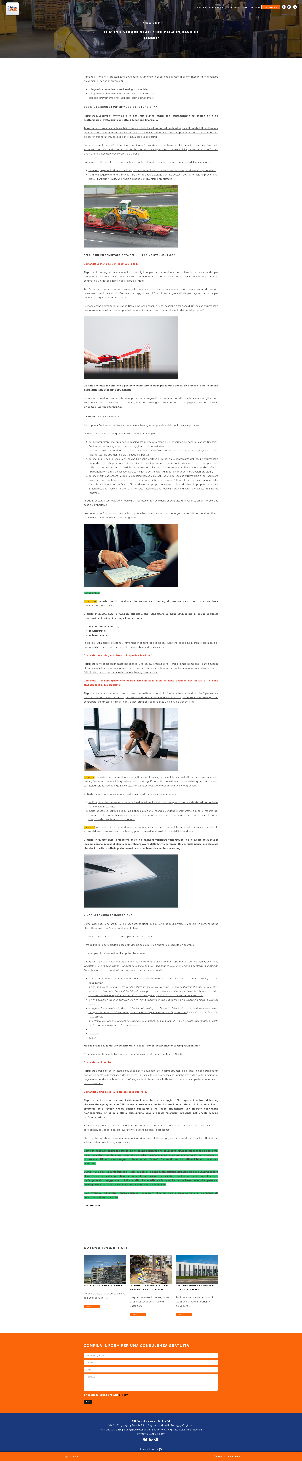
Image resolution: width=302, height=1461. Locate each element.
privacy (123, 1394)
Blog (244, 7)
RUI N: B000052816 (110, 1429)
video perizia (233, 7)
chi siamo (201, 7)
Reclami (197, 1429)
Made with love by (149, 1449)
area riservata (270, 7)
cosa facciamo (216, 7)
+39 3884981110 (184, 1425)
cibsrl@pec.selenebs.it (137, 1429)
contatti (255, 7)
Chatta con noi (227, 1456)
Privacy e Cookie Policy (151, 1433)
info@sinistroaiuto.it (157, 1425)
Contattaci (77, 1456)
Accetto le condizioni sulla (107, 1394)
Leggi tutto (92, 1306)
